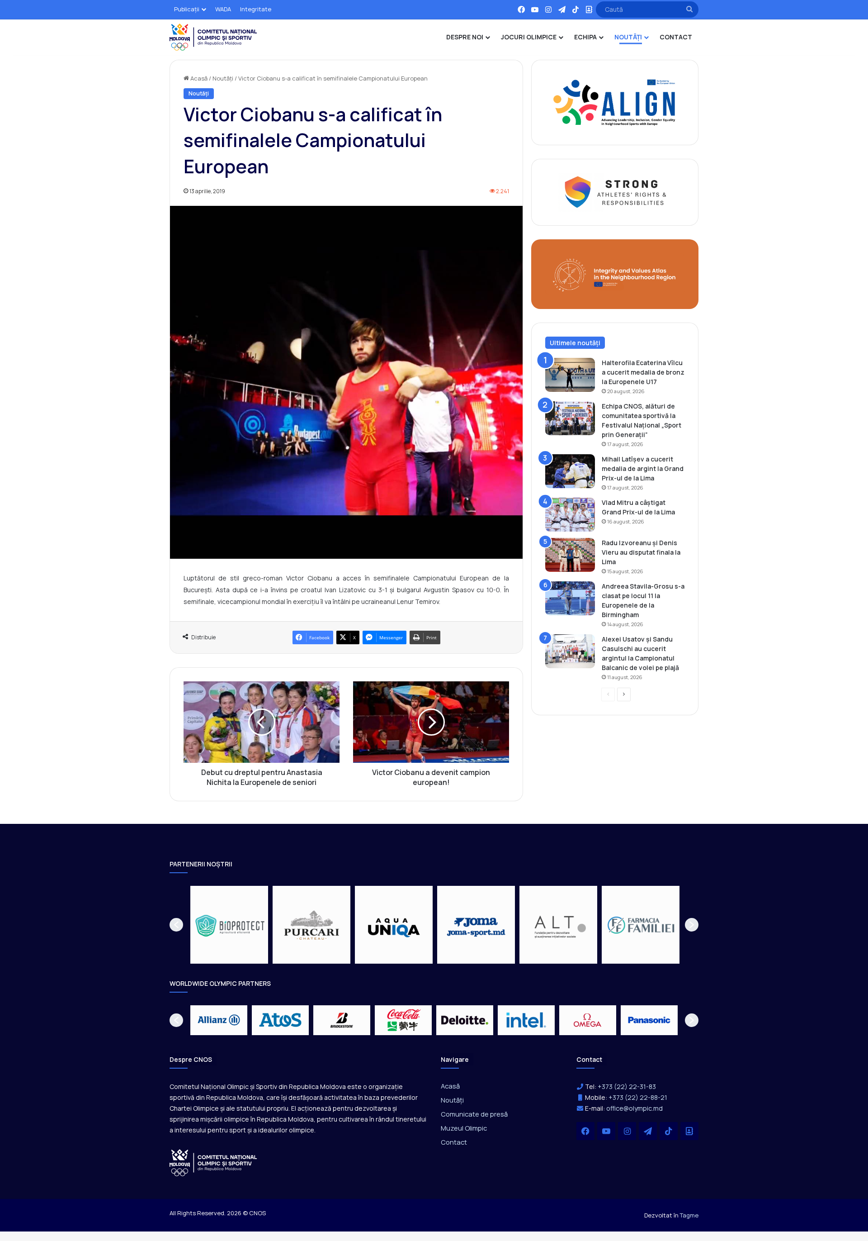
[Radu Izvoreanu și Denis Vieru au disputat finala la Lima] (570, 555)
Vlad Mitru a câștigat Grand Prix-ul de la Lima (638, 507)
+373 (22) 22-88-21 (638, 1097)
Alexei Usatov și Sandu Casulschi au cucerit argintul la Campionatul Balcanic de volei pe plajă (640, 653)
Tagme (689, 1215)
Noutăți (222, 78)
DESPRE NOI (464, 37)
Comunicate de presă (474, 1113)
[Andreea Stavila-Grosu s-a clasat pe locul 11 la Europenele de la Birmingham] (570, 598)
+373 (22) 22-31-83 (627, 1086)
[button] (176, 925)
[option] (229, 925)
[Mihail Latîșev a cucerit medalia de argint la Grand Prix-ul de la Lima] (570, 471)
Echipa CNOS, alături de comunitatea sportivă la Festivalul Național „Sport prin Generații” (641, 420)
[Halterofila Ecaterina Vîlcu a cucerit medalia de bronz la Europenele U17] (570, 375)
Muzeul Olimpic (464, 1127)
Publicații (186, 9)
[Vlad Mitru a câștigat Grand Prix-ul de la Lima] (570, 515)
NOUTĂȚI (628, 37)
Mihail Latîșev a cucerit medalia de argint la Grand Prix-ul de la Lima (643, 468)
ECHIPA (585, 37)
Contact (454, 1141)
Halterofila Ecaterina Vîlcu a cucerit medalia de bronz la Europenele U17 (643, 372)
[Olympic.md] (213, 37)
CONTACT (676, 37)
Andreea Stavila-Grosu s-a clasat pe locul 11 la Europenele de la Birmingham (643, 600)
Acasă (198, 78)
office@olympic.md (634, 1108)
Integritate (255, 9)
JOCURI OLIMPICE (529, 37)
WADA (223, 9)
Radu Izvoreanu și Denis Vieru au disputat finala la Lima (641, 552)
